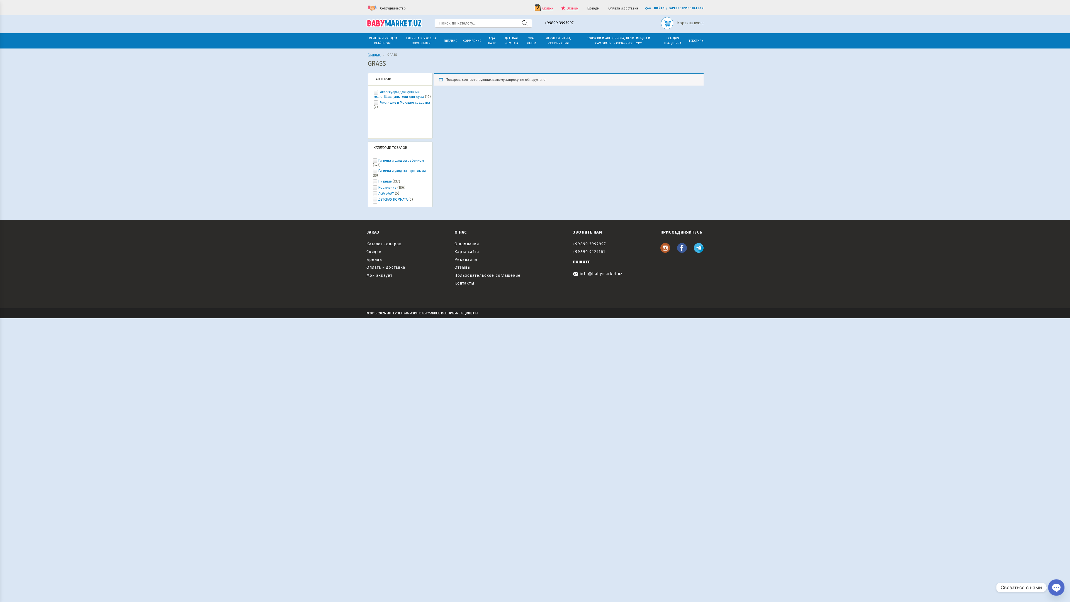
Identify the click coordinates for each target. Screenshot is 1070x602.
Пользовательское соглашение (487, 275)
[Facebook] (682, 251)
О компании (466, 244)
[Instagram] (665, 251)
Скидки (547, 8)
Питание (385, 181)
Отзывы (572, 8)
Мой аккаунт (379, 275)
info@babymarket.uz (600, 273)
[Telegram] (699, 251)
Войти (659, 8)
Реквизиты (465, 259)
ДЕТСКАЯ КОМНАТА (393, 199)
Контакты (464, 283)
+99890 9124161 (589, 251)
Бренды (593, 8)
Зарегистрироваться (686, 8)
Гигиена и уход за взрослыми (402, 171)
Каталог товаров (384, 244)
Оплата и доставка (623, 8)
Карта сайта (466, 251)
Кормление (387, 187)
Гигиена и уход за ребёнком (401, 160)
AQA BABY (386, 193)
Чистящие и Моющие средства (404, 102)
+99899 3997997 (559, 23)
